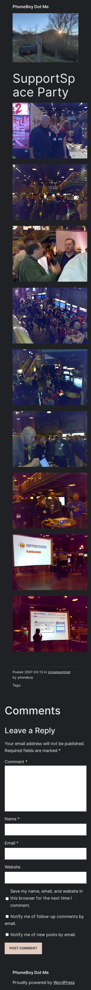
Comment (16, 761)
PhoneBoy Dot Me (31, 6)
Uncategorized (59, 672)
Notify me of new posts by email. (43, 934)
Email (11, 843)
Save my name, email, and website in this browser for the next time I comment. (46, 898)
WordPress (64, 982)
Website (12, 867)
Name (12, 818)
